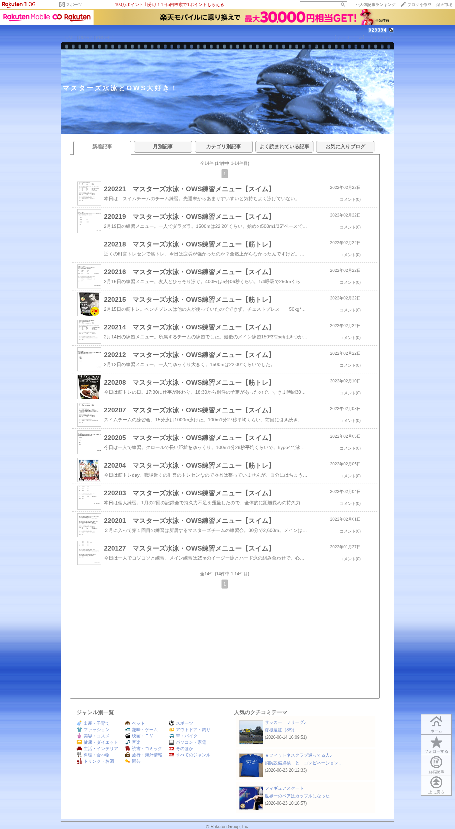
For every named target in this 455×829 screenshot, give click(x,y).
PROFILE (105, 37)
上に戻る (436, 792)
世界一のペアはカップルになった (297, 795)
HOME (68, 37)
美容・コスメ (97, 735)
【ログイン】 (381, 37)
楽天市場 (444, 4)
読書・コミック (147, 748)
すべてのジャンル (193, 754)
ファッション (97, 729)
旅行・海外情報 (147, 754)
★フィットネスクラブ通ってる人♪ (298, 755)
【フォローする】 (349, 37)
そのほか (184, 748)
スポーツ (74, 4)
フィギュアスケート (284, 788)
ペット (138, 723)
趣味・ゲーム (145, 729)
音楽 (136, 742)
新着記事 (436, 771)
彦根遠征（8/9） (281, 729)
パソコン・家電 (191, 742)
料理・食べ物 (97, 754)
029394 (378, 30)
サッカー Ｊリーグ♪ (285, 722)
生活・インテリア (101, 748)
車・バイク (187, 735)
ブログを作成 (419, 4)
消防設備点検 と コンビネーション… (304, 762)
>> (375, 4)
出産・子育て (97, 723)
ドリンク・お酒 (99, 761)
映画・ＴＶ (143, 735)
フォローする (436, 751)
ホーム (436, 731)
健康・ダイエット (101, 742)
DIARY (85, 37)
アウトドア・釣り (193, 729)
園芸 (136, 761)
